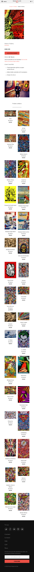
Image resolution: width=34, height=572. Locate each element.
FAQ (6, 541)
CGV (6, 544)
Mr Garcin (7, 45)
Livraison (7, 537)
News (6, 548)
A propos (7, 534)
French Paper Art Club (13, 566)
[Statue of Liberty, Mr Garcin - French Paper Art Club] (14, 24)
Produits (15, 6)
